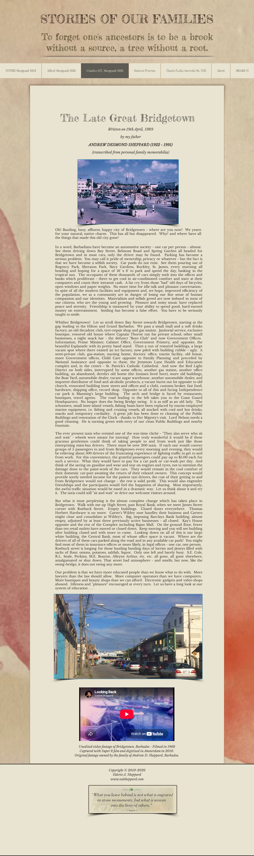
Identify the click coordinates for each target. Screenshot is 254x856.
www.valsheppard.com (127, 779)
